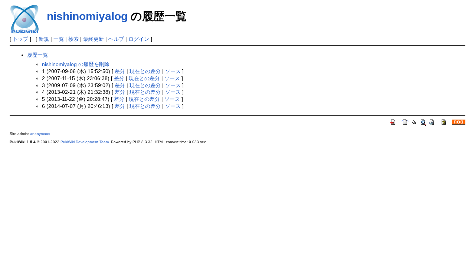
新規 (44, 39)
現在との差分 (145, 71)
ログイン (138, 39)
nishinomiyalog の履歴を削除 (75, 64)
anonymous (40, 134)
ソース (173, 71)
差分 (120, 71)
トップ (20, 39)
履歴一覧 (37, 55)
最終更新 (93, 39)
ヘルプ (116, 39)
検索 (73, 39)
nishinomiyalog (87, 16)
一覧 (58, 39)
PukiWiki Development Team (84, 142)
